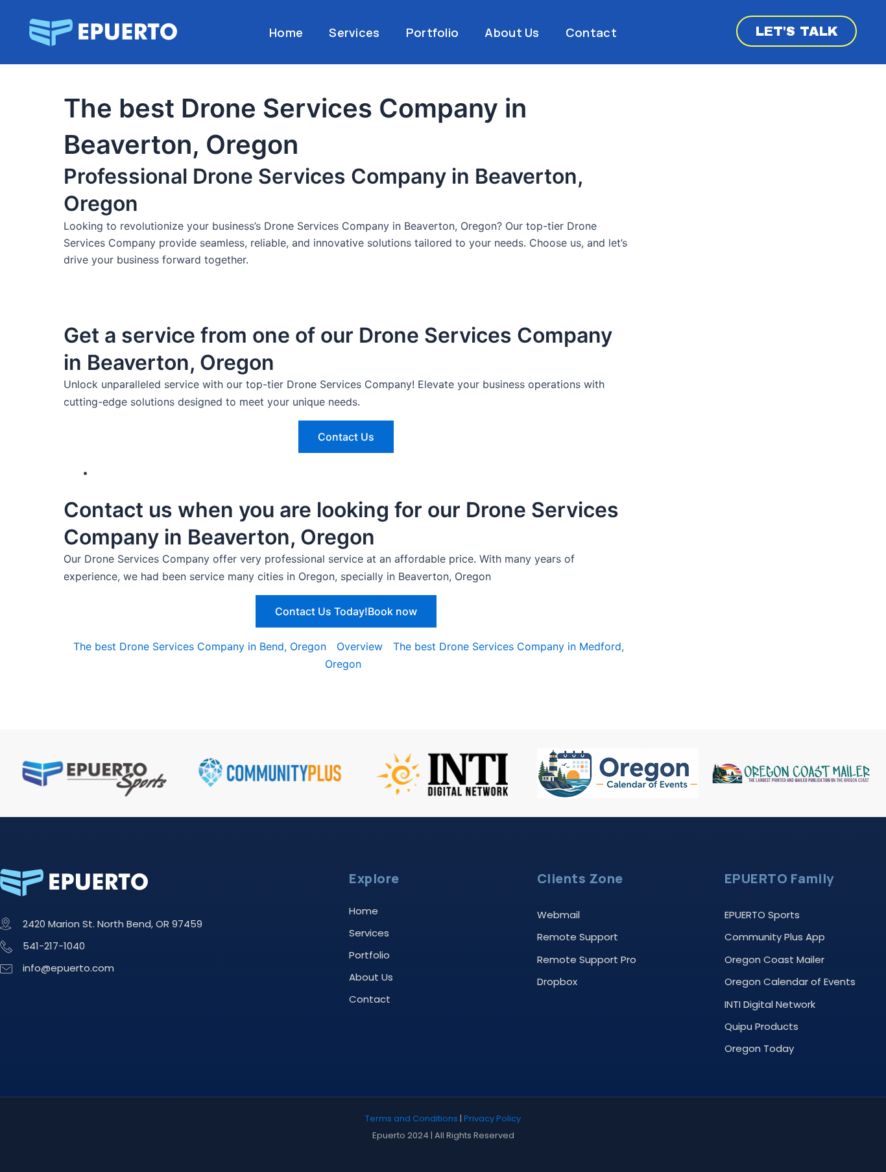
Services (354, 32)
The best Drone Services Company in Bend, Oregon (199, 646)
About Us (512, 32)
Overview (360, 646)
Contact (591, 32)
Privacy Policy (492, 1118)
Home (286, 32)
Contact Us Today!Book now (346, 611)
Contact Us (346, 436)
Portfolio (432, 32)
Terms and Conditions (411, 1118)
